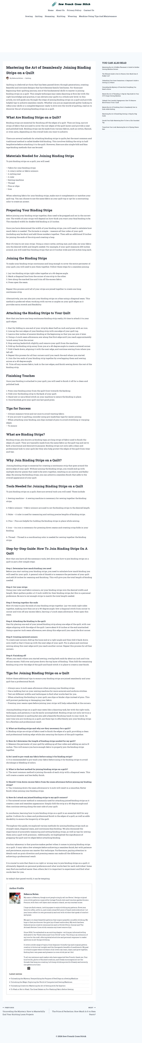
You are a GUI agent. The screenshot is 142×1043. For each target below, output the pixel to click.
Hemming (50, 16)
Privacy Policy (74, 10)
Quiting (38, 16)
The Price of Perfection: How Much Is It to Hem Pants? (74, 1011)
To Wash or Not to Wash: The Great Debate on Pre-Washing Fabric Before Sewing (42, 989)
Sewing (29, 16)
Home (51, 10)
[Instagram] (29, 968)
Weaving (72, 16)
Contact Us (89, 10)
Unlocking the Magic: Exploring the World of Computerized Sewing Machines (41, 982)
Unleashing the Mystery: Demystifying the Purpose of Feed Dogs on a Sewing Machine (44, 978)
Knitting (61, 16)
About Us (60, 10)
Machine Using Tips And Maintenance (98, 16)
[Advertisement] (71, 35)
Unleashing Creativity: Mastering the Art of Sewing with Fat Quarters (38, 986)
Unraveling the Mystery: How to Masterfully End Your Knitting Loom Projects (24, 1011)
